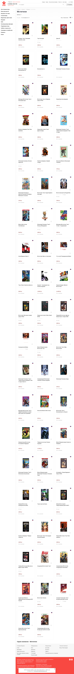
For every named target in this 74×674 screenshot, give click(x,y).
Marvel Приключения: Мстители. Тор (42, 348)
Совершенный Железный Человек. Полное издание (43, 379)
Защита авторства (20, 651)
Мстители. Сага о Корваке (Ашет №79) (43, 100)
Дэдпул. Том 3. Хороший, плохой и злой (24, 39)
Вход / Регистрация (64, 647)
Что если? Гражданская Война (63, 256)
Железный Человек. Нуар (62, 379)
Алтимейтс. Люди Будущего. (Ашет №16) (63, 473)
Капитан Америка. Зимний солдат (43, 161)
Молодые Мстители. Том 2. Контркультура (24, 100)
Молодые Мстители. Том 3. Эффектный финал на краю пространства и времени (24, 412)
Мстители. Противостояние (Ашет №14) (25, 316)
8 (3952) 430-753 (12, 4)
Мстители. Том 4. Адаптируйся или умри (44, 193)
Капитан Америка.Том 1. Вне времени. (25, 130)
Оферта (46, 651)
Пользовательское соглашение (51, 653)
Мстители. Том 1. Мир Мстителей (61, 348)
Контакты (47, 649)
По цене (18, 17)
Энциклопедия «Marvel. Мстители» (61, 285)
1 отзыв (64, 194)
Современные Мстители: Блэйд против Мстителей (43, 629)
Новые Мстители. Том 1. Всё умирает (63, 536)
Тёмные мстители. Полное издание (43, 443)
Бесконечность (41, 69)
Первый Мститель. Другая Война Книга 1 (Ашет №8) (62, 316)
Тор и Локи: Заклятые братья (25, 285)
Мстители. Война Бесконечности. (22, 69)
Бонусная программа (53, 2)
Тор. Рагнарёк (40, 38)
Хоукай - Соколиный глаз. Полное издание (43, 285)
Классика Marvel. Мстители (44, 410)
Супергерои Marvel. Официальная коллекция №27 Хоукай (25, 599)
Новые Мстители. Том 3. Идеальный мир (24, 629)
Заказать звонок (11, 5)
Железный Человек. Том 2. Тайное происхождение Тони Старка (63, 131)
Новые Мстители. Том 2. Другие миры (43, 130)
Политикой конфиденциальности (40, 671)
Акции (47, 2)
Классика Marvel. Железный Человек (63, 161)
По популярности (24, 17)
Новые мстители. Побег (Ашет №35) (44, 316)
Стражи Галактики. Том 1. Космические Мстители (62, 598)
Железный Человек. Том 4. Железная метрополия (24, 473)
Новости (60, 2)
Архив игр (33, 649)
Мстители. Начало (41, 597)
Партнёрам (19, 649)
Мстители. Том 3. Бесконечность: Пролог (62, 411)
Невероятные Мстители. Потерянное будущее (24, 443)
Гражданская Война (23, 347)
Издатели (33, 651)
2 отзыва (64, 601)
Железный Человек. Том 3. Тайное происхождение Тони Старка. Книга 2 (25, 380)
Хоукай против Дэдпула (62, 99)
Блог (32, 647)
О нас (18, 647)
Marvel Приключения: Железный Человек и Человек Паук (44, 474)
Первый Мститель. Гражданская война (23, 504)
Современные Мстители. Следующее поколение (62, 566)
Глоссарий (33, 653)
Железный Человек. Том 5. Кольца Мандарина (43, 225)
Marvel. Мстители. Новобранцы (22, 225)
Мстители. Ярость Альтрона (44, 256)
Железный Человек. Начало (63, 69)
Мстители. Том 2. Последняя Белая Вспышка (44, 536)
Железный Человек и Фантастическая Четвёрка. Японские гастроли (25, 194)
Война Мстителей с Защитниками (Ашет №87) (62, 504)
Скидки (43, 2)
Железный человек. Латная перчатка (25, 161)
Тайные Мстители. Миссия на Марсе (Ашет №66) (25, 566)
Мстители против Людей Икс (63, 192)
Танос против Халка (42, 504)
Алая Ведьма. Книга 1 (23, 256)
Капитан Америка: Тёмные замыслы (24, 536)
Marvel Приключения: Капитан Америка (63, 443)
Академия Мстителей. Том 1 (44, 566)
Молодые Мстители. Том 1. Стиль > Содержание (62, 225)
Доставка (65, 2)
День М (58, 38)
